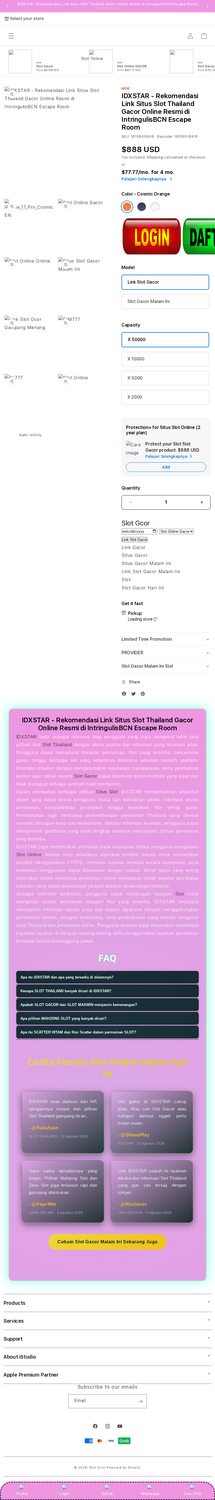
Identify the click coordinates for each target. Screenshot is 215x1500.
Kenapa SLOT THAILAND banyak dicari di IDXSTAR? (65, 991)
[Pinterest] (144, 695)
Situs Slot (107, 791)
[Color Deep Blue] (141, 206)
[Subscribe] (140, 1401)
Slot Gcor (97, 1467)
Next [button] (208, 6)
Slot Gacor (85, 776)
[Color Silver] (155, 206)
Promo (22, 1493)
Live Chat (193, 1493)
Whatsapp (150, 1493)
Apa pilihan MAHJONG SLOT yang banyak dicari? (63, 1018)
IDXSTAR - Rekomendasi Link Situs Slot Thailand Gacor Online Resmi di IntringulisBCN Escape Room (107, 6)
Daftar (107, 1493)
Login (65, 1493)
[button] (166, 639)
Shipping (155, 157)
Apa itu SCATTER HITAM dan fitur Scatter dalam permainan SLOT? (78, 1032)
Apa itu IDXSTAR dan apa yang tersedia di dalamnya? (66, 977)
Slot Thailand (57, 744)
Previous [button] (7, 6)
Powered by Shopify (124, 1467)
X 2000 (134, 397)
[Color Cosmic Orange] (127, 206)
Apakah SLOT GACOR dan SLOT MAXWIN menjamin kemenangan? (78, 1005)
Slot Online (28, 854)
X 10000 (135, 359)
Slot (179, 894)
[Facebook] (125, 695)
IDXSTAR (26, 736)
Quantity (130, 488)
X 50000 (137, 339)
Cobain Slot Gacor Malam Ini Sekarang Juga (107, 1241)
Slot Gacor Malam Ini (148, 301)
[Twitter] (135, 695)
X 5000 (134, 378)
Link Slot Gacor (143, 282)
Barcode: (165, 137)
